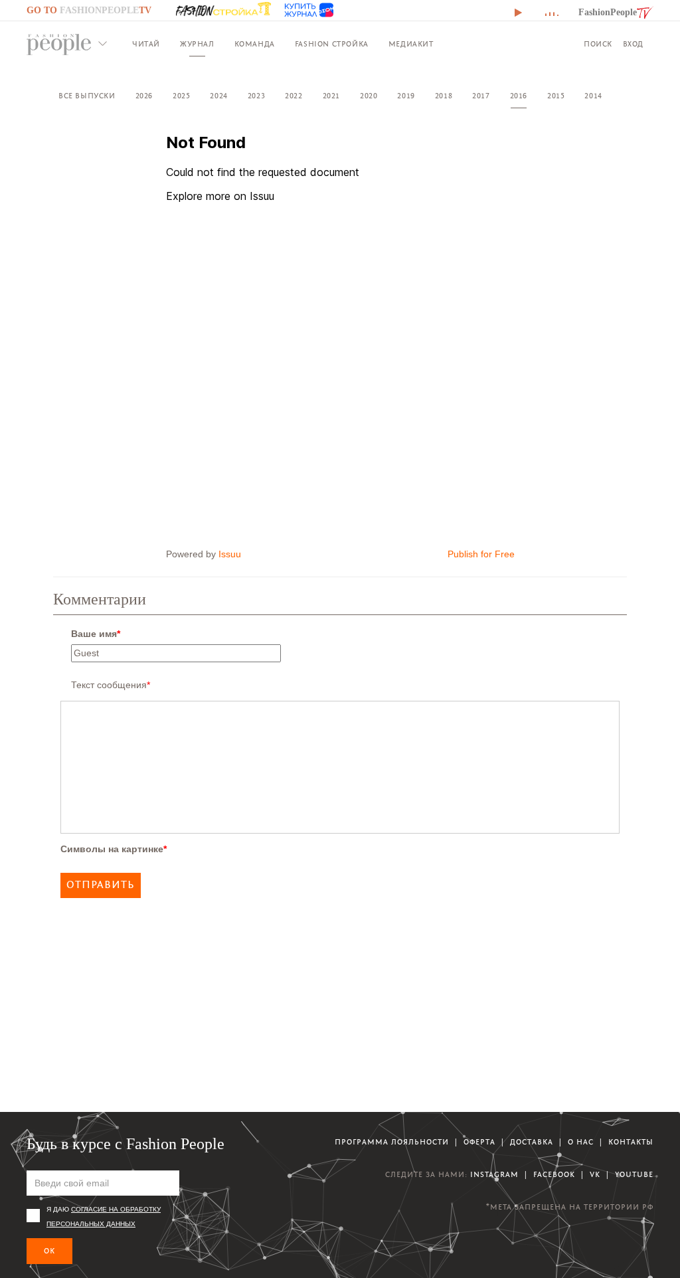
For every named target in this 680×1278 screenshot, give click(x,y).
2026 (144, 96)
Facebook (554, 1174)
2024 (218, 96)
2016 (518, 96)
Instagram (494, 1174)
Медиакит (411, 44)
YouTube (634, 1174)
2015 (555, 96)
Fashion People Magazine (59, 44)
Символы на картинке (113, 849)
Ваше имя (95, 633)
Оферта (479, 1142)
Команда (254, 44)
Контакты (630, 1142)
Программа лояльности (392, 1142)
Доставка (531, 1142)
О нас (581, 1142)
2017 (480, 96)
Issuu (229, 554)
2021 (331, 96)
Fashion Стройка (332, 44)
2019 (405, 96)
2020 (368, 96)
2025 (181, 96)
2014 (593, 96)
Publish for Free (481, 554)
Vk (595, 1174)
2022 (293, 96)
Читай (146, 44)
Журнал (197, 44)
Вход (633, 44)
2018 (443, 96)
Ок (49, 1251)
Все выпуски (87, 96)
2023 (256, 96)
